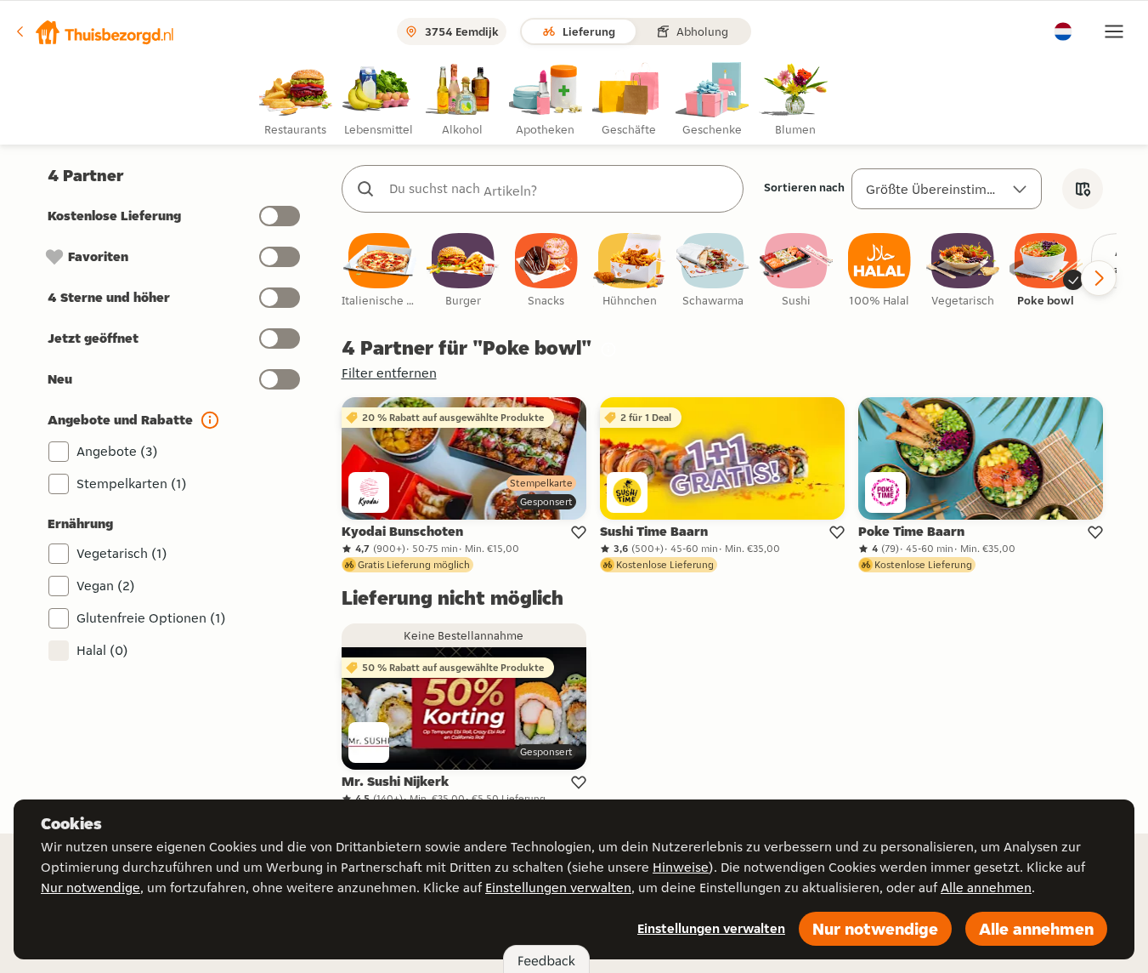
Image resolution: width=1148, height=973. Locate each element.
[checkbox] (380, 271)
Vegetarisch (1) (121, 553)
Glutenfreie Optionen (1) (151, 618)
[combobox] (559, 189)
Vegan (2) (105, 586)
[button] (94, 31)
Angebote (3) (117, 451)
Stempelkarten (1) (131, 483)
